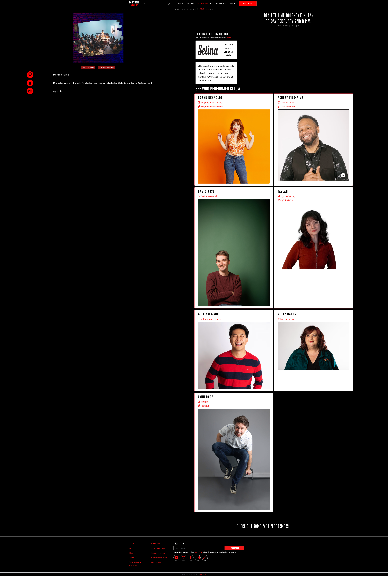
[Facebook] (190, 558)
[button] (180, 4)
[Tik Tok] (205, 558)
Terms (204, 574)
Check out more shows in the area (194, 9)
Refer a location (158, 553)
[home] (134, 3)
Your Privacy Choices (135, 563)
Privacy (200, 574)
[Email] (198, 558)
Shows (179, 4)
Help (231, 4)
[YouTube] (176, 558)
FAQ (131, 548)
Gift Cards (190, 4)
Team (131, 557)
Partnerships (220, 4)
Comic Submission (159, 557)
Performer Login (158, 548)
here (229, 37)
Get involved (156, 562)
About (131, 543)
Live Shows (247, 4)
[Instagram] (183, 558)
